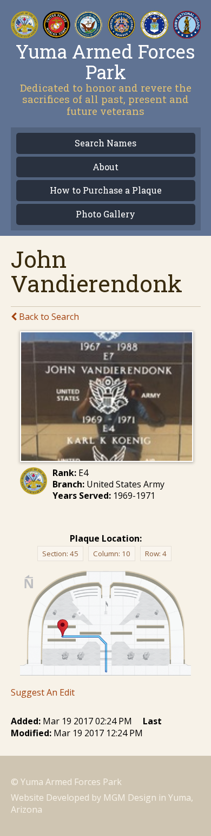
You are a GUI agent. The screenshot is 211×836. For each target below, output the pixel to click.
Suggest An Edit (43, 692)
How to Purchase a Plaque (106, 190)
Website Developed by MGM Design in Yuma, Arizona (102, 803)
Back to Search (48, 317)
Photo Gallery (105, 214)
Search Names (105, 143)
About (105, 167)
